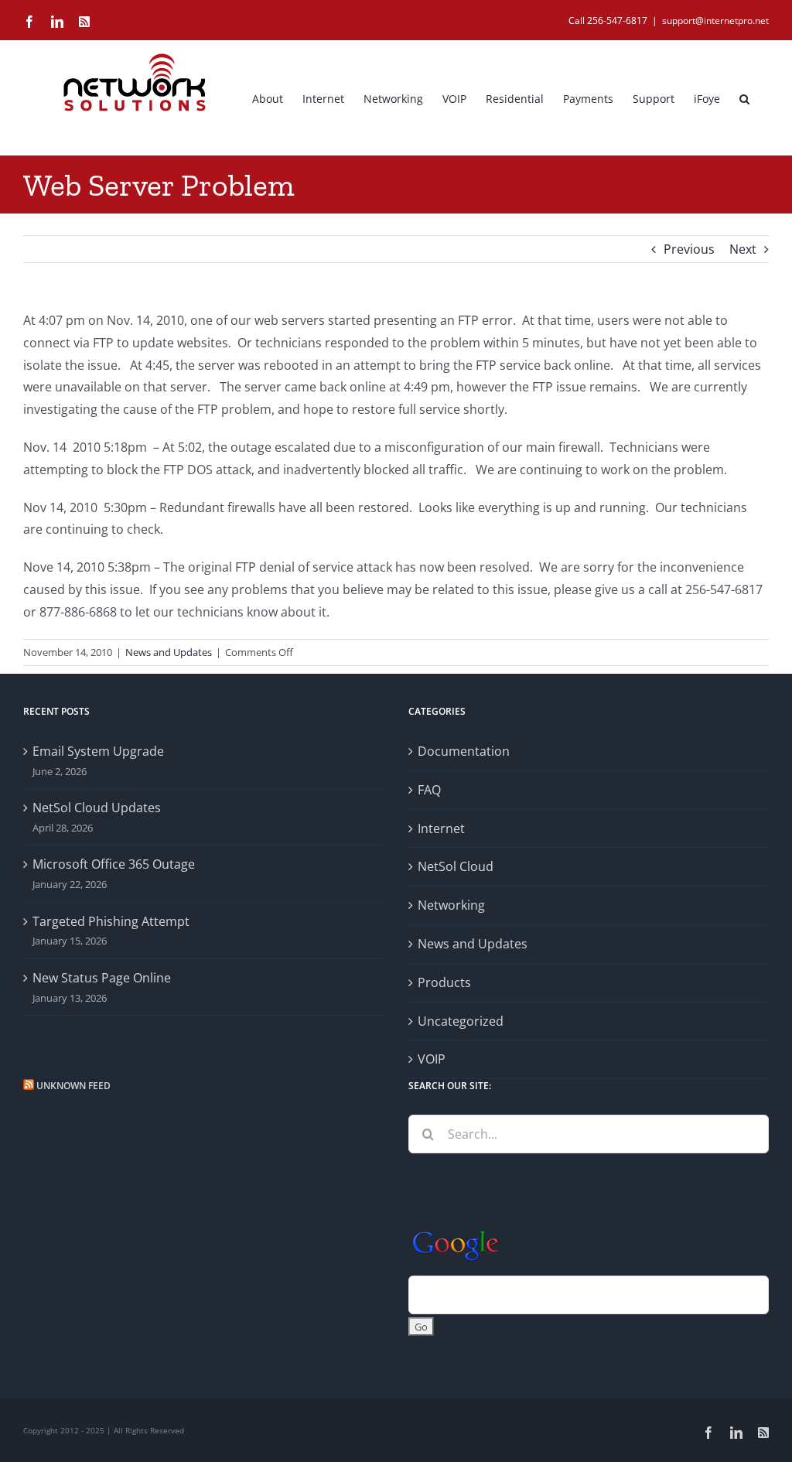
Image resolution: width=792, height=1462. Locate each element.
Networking (451, 905)
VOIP (432, 1058)
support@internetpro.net (715, 20)
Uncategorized (461, 1021)
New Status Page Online (101, 977)
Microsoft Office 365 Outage (113, 864)
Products (444, 982)
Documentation (464, 751)
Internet (441, 828)
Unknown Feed (73, 1085)
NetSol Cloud (455, 866)
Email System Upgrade (98, 751)
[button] (744, 97)
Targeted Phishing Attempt (110, 921)
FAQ (429, 789)
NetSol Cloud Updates (96, 807)
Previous (689, 249)
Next (742, 249)
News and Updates (168, 652)
